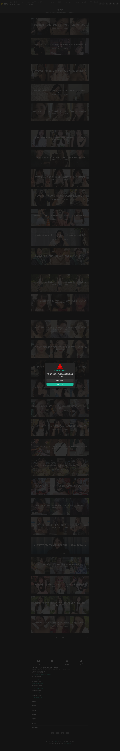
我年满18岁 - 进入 (60, 384)
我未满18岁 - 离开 (60, 380)
